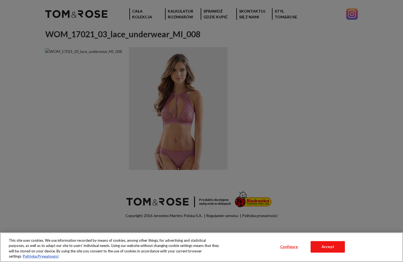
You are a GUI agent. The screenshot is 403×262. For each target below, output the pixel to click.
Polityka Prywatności (41, 256)
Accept (328, 246)
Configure (289, 246)
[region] (201, 247)
